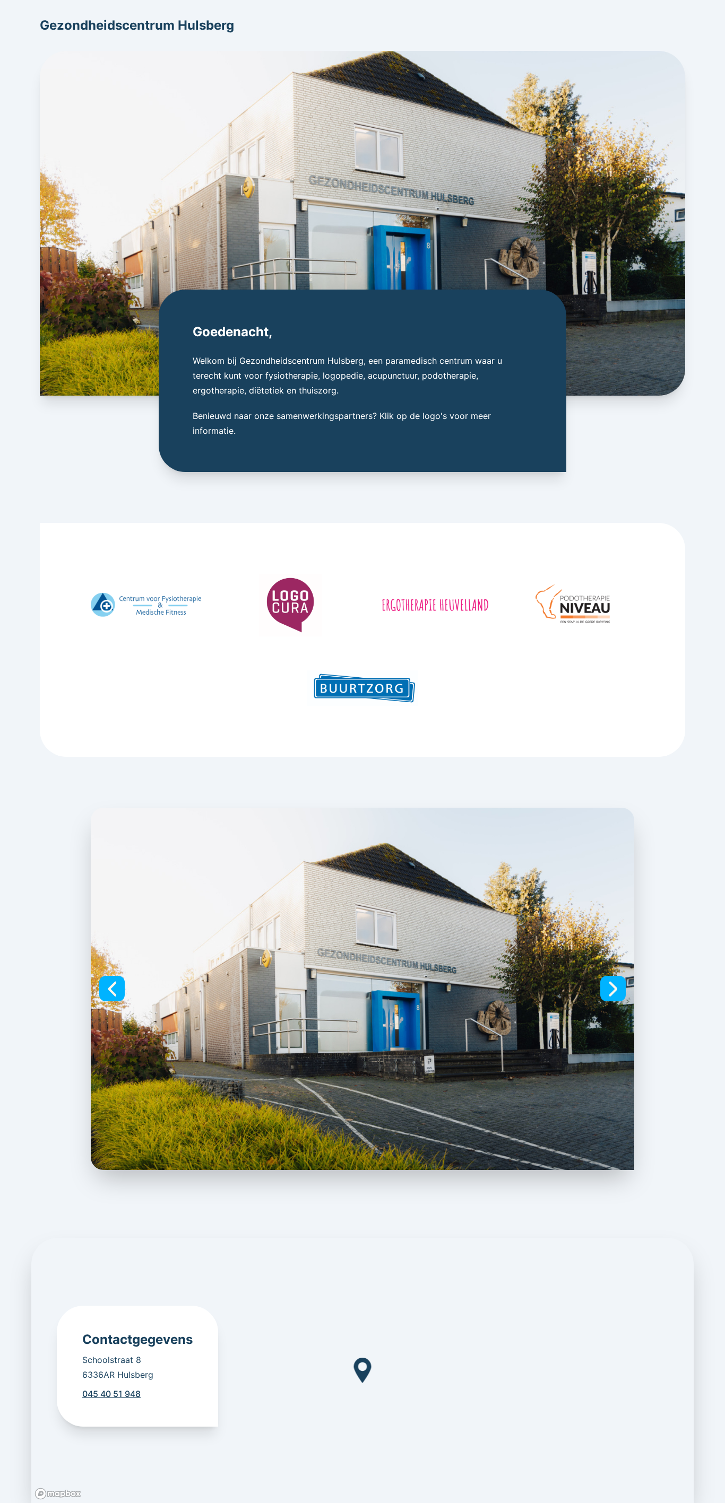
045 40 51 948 (111, 1393)
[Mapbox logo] (57, 1494)
